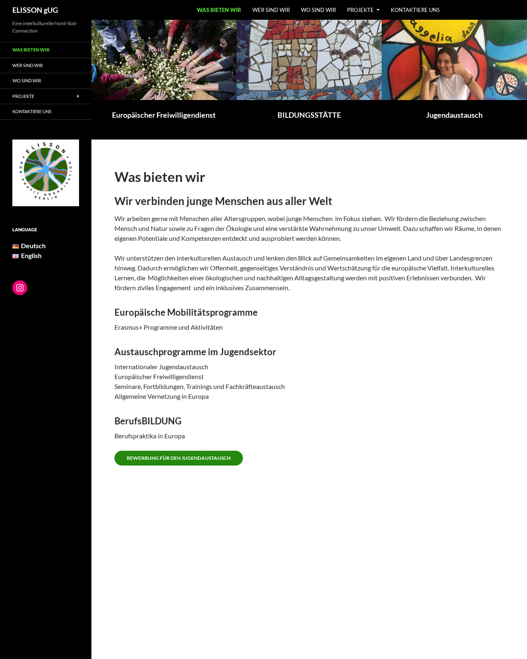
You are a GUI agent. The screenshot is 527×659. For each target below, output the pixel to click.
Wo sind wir (318, 10)
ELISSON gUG (35, 9)
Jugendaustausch (454, 114)
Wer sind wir (271, 10)
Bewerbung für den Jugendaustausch (179, 458)
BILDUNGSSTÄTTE (309, 114)
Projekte (360, 10)
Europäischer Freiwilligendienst (164, 114)
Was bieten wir (219, 10)
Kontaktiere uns (415, 10)
